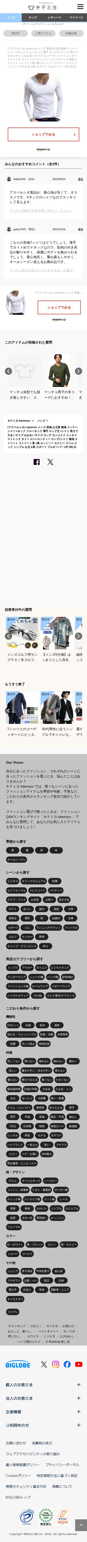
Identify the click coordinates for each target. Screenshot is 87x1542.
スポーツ (12, 927)
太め (12, 1098)
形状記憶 (44, 1043)
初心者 (59, 1271)
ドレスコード (37, 890)
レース (64, 1199)
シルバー (12, 1253)
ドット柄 (49, 1199)
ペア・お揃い (30, 1153)
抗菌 (12, 1043)
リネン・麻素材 (41, 1189)
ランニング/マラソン (48, 927)
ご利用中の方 (17, 1425)
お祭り (49, 899)
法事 (70, 918)
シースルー (50, 1180)
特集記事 (71, 33)
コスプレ (12, 1311)
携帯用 (40, 1107)
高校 (56, 909)
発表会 (13, 918)
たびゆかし (67, 1336)
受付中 (16, 33)
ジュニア (12, 1271)
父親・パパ (30, 1280)
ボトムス (41, 967)
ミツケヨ (49, 1336)
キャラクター (15, 1299)
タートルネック (31, 1180)
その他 (38, 995)
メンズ (11, 17)
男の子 (13, 1289)
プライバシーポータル (62, 1464)
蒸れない (44, 1061)
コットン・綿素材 (18, 1189)
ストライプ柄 (32, 1199)
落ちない (60, 1070)
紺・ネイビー (69, 1244)
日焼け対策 (30, 1089)
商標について (62, 1486)
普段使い (41, 1217)
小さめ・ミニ (64, 1089)
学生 (41, 1289)
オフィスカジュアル (34, 881)
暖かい (73, 1061)
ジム (27, 927)
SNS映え (47, 1153)
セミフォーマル (16, 890)
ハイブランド (15, 1144)
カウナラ (33, 1336)
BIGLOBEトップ (18, 1497)
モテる (42, 1135)
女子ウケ (56, 1135)
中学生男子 (43, 1271)
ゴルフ (13, 936)
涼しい (13, 1070)
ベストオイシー (48, 1331)
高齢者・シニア (60, 1289)
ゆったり (27, 1098)
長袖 (41, 1116)
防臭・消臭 (46, 1034)
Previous (8, 371)
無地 (27, 1208)
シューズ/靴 (36, 977)
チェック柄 (14, 1199)
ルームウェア (40, 986)
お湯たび (68, 1326)
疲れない (58, 1061)
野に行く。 (15, 1336)
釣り (45, 946)
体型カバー (57, 1126)
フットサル (71, 927)
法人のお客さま (19, 1398)
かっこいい (57, 1217)
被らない (12, 1079)
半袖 (27, 1116)
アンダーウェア (16, 977)
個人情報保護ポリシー (23, 1464)
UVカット (13, 1025)
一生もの (32, 1144)
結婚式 (56, 918)
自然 (12, 1217)
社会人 (27, 1289)
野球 (41, 936)
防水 (42, 1025)
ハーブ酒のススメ (29, 1341)
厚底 (27, 1135)
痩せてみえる (30, 1079)
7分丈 (12, 1126)
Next (78, 371)
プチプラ (61, 1144)
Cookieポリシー (18, 1475)
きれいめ (27, 1217)
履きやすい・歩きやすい (36, 1070)
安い (47, 1144)
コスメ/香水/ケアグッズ (61, 995)
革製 (12, 1208)
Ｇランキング (17, 1326)
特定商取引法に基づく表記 (57, 1475)
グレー (52, 1244)
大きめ (47, 1089)
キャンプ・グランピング (21, 946)
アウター (27, 967)
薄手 (12, 1116)
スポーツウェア (61, 986)
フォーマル (14, 1227)
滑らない (29, 1061)
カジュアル (72, 1208)
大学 (70, 909)
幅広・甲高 (57, 1116)
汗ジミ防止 (28, 1043)
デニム (13, 1180)
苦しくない (14, 1061)
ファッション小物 (18, 986)
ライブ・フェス (16, 899)
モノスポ (69, 1331)
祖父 (46, 1280)
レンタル (12, 1135)
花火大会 (64, 899)
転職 (55, 881)
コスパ (13, 1153)
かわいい (41, 1208)
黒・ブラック (35, 1244)
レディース (54, 17)
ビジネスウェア (60, 967)
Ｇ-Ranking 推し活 (57, 1341)
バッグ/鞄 (52, 977)
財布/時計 (67, 977)
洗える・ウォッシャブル (21, 1034)
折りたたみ (56, 1107)
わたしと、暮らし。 (21, 1331)
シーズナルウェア (18, 995)
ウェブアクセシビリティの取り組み (33, 1453)
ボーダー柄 (61, 1189)
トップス (12, 967)
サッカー (27, 936)
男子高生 (27, 1271)
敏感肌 (73, 1126)
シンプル (56, 1208)
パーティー (55, 890)
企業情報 (13, 1411)
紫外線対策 (14, 1089)
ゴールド (27, 1253)
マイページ (76, 17)
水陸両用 (62, 1034)
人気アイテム (43, 33)
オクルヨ (52, 1326)
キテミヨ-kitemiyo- (19, 420)
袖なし (73, 1116)
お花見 (35, 899)
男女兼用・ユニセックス (21, 1163)
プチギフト (14, 1280)
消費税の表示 (42, 1443)
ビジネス (12, 881)
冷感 (28, 1025)
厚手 (71, 1107)
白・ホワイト (15, 1244)
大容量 (42, 1098)
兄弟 (61, 1280)
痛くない (47, 1079)
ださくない (62, 1079)
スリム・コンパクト (19, 1107)
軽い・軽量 (57, 1098)
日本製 (27, 1126)
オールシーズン (16, 859)
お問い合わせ (16, 1443)
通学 (27, 918)
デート (13, 909)
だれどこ (36, 1326)
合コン (27, 909)
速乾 (57, 1025)
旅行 (41, 909)
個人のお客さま (19, 1384)
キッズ (33, 17)
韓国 (41, 1126)
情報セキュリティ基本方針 (26, 1486)
